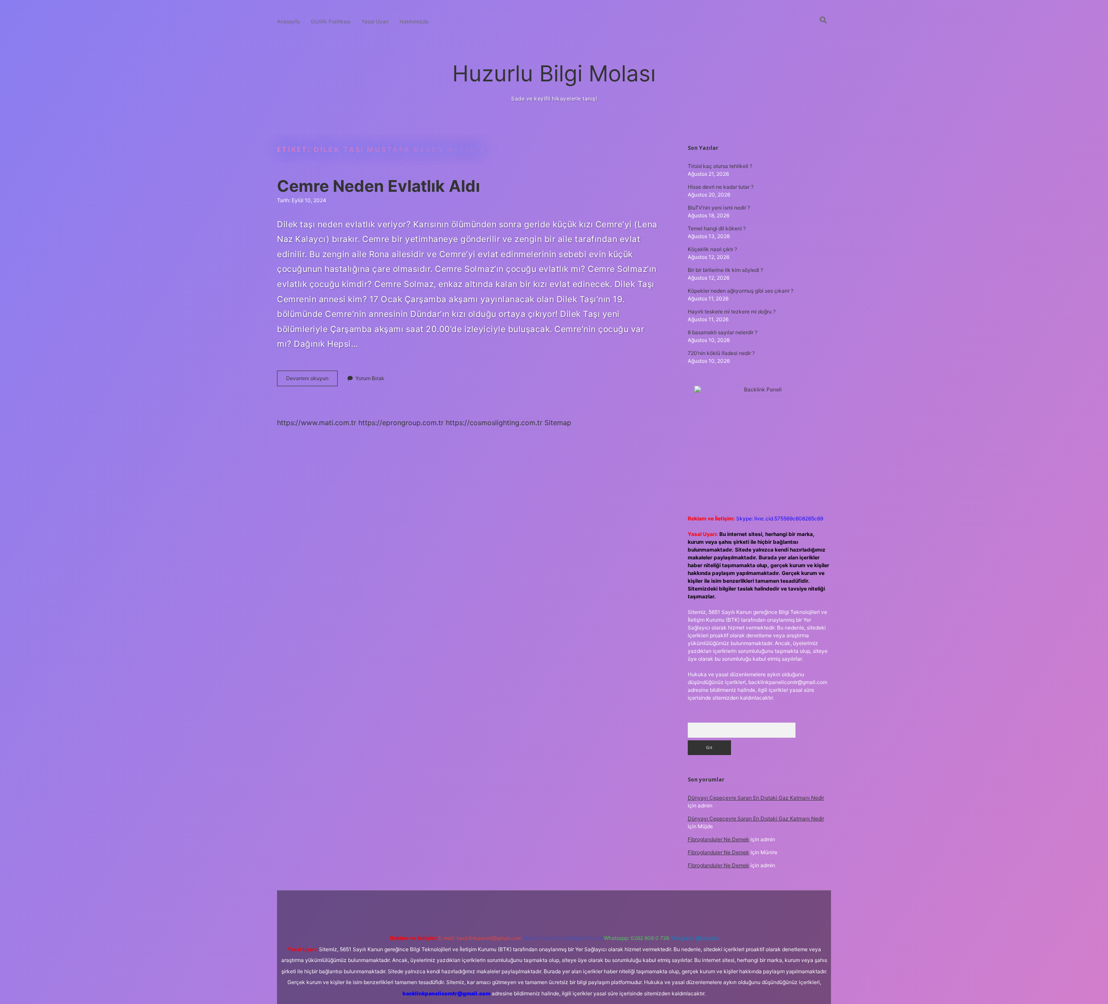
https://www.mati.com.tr (316, 422)
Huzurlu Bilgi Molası (554, 73)
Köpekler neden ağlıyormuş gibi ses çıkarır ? (740, 290)
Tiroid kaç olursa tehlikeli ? (720, 166)
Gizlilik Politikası (331, 21)
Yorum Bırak (369, 378)
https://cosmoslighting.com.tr (494, 422)
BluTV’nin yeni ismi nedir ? (719, 207)
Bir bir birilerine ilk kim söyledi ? (725, 270)
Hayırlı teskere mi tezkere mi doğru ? (732, 311)
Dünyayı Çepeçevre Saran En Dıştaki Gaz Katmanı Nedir (756, 797)
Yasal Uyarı (375, 21)
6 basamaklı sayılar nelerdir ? (722, 332)
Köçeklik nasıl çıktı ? (712, 249)
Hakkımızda (413, 21)
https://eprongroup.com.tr (401, 422)
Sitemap (557, 422)
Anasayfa (288, 21)
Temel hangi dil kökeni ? (717, 228)
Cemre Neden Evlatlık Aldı (378, 186)
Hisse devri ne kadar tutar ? (721, 187)
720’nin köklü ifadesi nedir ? (721, 353)
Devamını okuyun (312, 380)
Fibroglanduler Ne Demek (718, 839)
